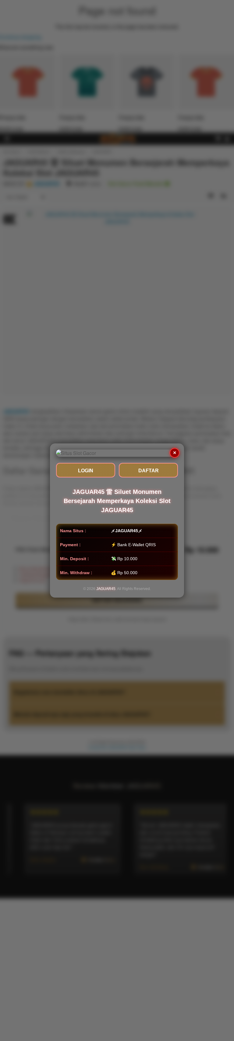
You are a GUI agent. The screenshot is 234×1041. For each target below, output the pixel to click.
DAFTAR (148, 470)
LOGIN (85, 470)
